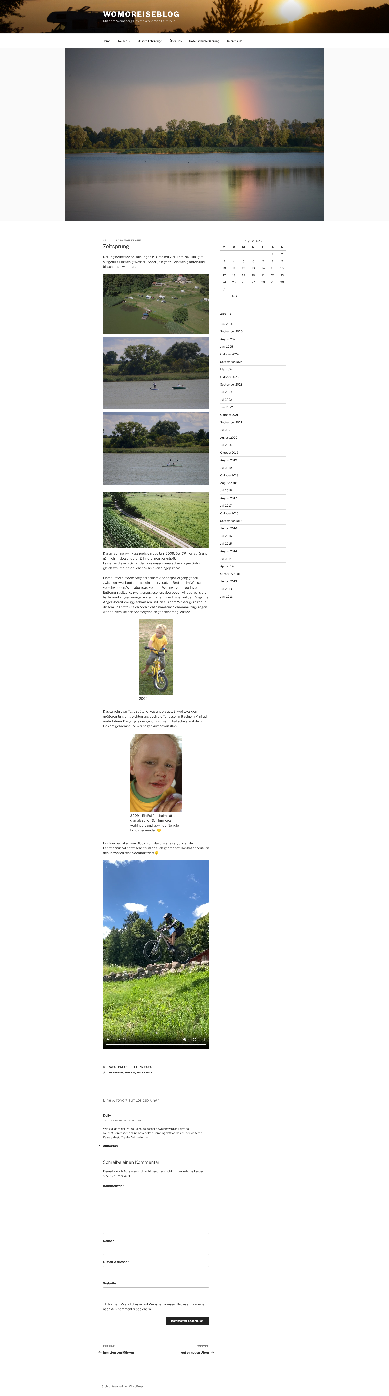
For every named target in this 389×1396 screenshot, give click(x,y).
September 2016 (231, 520)
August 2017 (228, 498)
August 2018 (228, 483)
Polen (130, 1072)
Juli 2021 (226, 430)
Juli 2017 (226, 505)
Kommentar (113, 1186)
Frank (136, 240)
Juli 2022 (226, 399)
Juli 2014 (226, 558)
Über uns (176, 41)
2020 (112, 1067)
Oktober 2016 (229, 513)
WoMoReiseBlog (141, 14)
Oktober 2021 (229, 415)
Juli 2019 (226, 467)
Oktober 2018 (229, 475)
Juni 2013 (226, 596)
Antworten (110, 1145)
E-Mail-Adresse (116, 1262)
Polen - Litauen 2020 (135, 1067)
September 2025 (231, 331)
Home (106, 41)
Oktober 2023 (229, 377)
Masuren (116, 1072)
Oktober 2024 (229, 354)
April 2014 (227, 566)
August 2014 (228, 551)
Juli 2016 (226, 536)
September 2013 (231, 574)
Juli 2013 (226, 589)
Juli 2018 (226, 490)
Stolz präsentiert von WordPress (123, 1386)
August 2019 (228, 460)
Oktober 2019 (229, 452)
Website (109, 1283)
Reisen (122, 41)
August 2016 (228, 528)
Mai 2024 (226, 369)
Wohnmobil (146, 1072)
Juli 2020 (226, 445)
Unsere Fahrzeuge (150, 41)
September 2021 (231, 422)
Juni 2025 (226, 346)
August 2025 (228, 339)
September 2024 (231, 361)
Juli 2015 (226, 543)
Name (108, 1241)
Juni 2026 (226, 324)
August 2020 (228, 437)
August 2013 (228, 581)
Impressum (234, 41)
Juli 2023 (226, 392)
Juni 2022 (226, 407)
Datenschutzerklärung (204, 41)
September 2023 (231, 384)
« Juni (233, 296)
